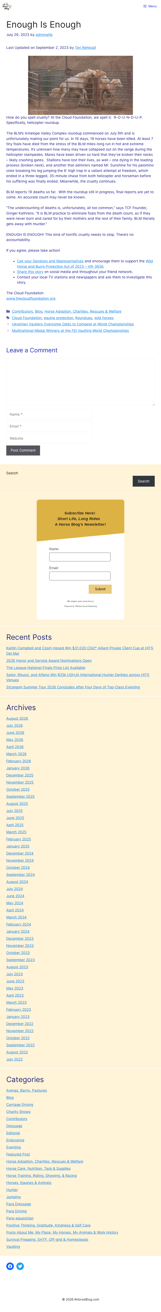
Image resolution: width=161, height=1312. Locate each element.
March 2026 (16, 754)
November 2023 (20, 946)
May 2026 (14, 740)
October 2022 (18, 1038)
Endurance (15, 1140)
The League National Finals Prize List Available (45, 668)
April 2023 (15, 995)
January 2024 (18, 931)
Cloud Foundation (27, 318)
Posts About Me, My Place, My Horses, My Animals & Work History (62, 1232)
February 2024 (18, 924)
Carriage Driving (19, 1105)
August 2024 (17, 882)
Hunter (12, 1190)
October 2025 (18, 789)
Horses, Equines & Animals (28, 1183)
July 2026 (14, 725)
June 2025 (15, 818)
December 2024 (20, 853)
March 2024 (16, 917)
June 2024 (15, 896)
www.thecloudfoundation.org (30, 298)
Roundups (83, 318)
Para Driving (16, 1211)
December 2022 (19, 1024)
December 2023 (20, 938)
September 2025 (20, 796)
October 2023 (18, 953)
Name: (54, 549)
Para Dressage (18, 1204)
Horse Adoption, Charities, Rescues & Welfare (82, 311)
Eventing (13, 1147)
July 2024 (14, 889)
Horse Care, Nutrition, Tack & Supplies (38, 1168)
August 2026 (17, 718)
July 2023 (14, 974)
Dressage (14, 1126)
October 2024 (18, 867)
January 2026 (18, 768)
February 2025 (18, 839)
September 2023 (20, 960)
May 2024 (14, 903)
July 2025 (14, 811)
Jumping (13, 1197)
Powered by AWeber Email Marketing (80, 606)
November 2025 (20, 782)
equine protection (58, 318)
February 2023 (18, 1009)
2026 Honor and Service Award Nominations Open (49, 661)
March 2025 (16, 832)
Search (12, 473)
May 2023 (14, 988)
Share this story (30, 272)
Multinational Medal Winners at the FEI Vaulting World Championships (70, 331)
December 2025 (19, 775)
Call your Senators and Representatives (50, 261)
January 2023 (18, 1017)
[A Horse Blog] (7, 6)
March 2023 (16, 1002)
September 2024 (20, 875)
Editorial (13, 1133)
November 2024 (20, 860)
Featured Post (18, 1154)
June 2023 (15, 981)
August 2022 (17, 1052)
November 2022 (20, 1031)
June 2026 (15, 733)
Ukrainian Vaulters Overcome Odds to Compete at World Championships (73, 324)
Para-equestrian (20, 1218)
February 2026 (18, 761)
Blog (38, 311)
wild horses (104, 318)
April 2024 (15, 910)
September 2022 (20, 1045)
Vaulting (13, 1247)
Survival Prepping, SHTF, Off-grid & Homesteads (47, 1239)
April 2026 (15, 747)
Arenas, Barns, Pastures (26, 1090)
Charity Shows (18, 1112)
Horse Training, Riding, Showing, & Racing (41, 1176)
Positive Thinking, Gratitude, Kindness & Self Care (48, 1225)
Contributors (22, 311)
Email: (54, 568)
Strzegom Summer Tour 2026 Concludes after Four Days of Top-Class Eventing (73, 687)
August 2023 (17, 967)
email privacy (88, 601)
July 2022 (14, 1059)
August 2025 (17, 804)
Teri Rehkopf (85, 48)
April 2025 (14, 825)
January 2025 (17, 846)
